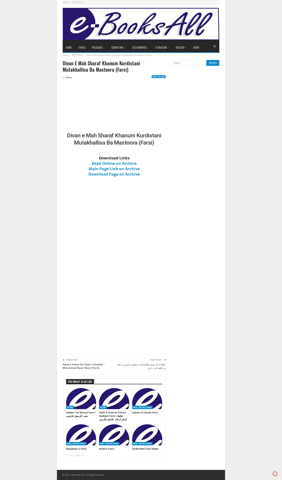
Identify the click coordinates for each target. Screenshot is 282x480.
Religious (97, 47)
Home (69, 47)
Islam (70, 407)
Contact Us (77, 2)
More (196, 47)
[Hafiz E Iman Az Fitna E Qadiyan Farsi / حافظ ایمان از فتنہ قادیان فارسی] (114, 398)
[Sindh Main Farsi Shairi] (147, 434)
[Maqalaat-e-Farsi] (81, 434)
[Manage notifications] (275, 473)
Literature (161, 47)
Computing (117, 47)
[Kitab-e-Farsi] (114, 434)
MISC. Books (159, 76)
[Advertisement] (114, 106)
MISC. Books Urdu (142, 407)
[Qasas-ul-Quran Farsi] (147, 398)
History (180, 47)
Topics (66, 2)
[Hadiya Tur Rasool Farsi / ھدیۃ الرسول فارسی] (81, 398)
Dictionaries (139, 47)
